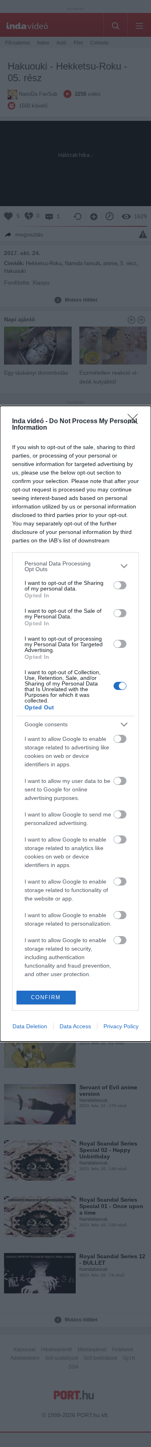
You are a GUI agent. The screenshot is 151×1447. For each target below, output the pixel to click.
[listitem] (75, 566)
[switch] (120, 585)
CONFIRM (46, 997)
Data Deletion (29, 1026)
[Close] (135, 421)
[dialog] (75, 724)
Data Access (75, 1026)
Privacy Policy (121, 1026)
